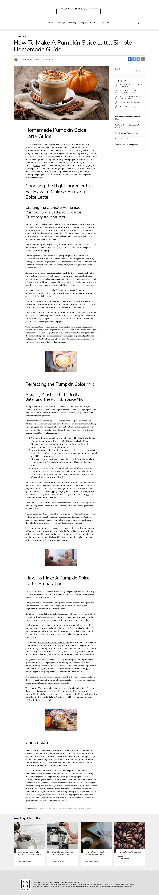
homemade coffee (72, 808)
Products (105, 23)
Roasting (94, 23)
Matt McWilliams (27, 59)
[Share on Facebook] (130, 59)
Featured (61, 808)
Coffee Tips (60, 23)
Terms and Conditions (60, 882)
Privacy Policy (47, 882)
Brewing (72, 23)
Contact (77, 882)
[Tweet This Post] (134, 59)
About (40, 882)
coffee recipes (43, 808)
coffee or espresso (55, 676)
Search (117, 69)
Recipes (83, 23)
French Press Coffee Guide (126, 139)
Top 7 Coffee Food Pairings (126, 133)
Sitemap (70, 882)
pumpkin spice (85, 808)
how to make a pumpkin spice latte (53, 782)
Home (50, 23)
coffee (37, 165)
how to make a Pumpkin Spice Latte (53, 642)
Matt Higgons (123, 859)
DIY (87, 494)
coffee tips (53, 808)
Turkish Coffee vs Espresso (126, 144)
